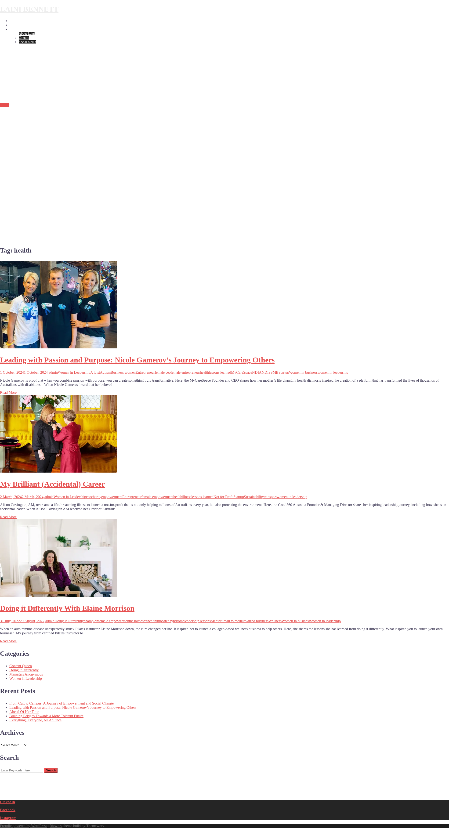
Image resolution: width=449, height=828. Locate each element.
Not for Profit (223, 497)
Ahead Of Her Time (24, 712)
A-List (95, 372)
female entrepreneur (185, 372)
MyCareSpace (241, 372)
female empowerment (157, 497)
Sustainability (254, 497)
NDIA (257, 372)
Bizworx (56, 826)
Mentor (216, 621)
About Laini (27, 33)
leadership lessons (197, 621)
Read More (8, 392)
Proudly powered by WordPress (23, 826)
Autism (105, 372)
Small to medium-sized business (244, 621)
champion (91, 621)
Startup (284, 372)
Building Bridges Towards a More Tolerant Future (46, 716)
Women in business (303, 372)
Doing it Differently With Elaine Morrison (67, 608)
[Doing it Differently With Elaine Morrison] (58, 596)
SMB (275, 372)
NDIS (266, 372)
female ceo (163, 372)
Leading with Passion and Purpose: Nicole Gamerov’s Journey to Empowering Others (137, 360)
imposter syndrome (170, 621)
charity (96, 497)
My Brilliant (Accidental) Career (52, 484)
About (13, 29)
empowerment (111, 497)
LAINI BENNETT (29, 9)
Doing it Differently (22, 25)
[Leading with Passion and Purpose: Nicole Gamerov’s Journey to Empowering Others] (58, 347)
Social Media (27, 42)
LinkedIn (7, 802)
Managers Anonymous (26, 674)
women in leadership (333, 372)
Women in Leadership (23, 21)
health (204, 372)
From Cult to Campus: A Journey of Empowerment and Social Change (61, 703)
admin (53, 372)
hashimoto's (138, 621)
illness (186, 497)
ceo (88, 497)
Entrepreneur (145, 372)
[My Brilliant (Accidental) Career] (58, 471)
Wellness (275, 621)
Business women (123, 372)
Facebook (7, 810)
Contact (24, 38)
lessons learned (220, 372)
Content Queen (20, 666)
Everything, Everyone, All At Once (35, 720)
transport (270, 497)
